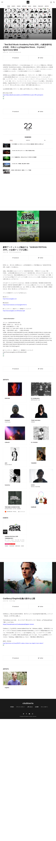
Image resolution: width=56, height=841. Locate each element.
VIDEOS (34, 6)
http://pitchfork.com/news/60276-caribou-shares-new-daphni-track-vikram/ (23, 643)
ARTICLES (24, 6)
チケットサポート (44, 706)
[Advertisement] (28, 194)
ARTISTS (47, 6)
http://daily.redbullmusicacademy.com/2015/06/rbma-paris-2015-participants (23, 95)
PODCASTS (40, 6)
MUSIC (29, 6)
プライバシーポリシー (20, 706)
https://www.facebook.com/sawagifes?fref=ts (15, 304)
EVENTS (13, 6)
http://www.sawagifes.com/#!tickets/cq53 (14, 310)
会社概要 (36, 706)
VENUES (18, 6)
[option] (11, 140)
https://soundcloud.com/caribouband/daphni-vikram (18, 624)
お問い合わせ (30, 706)
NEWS (8, 6)
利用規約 (12, 706)
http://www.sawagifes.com (10, 299)
